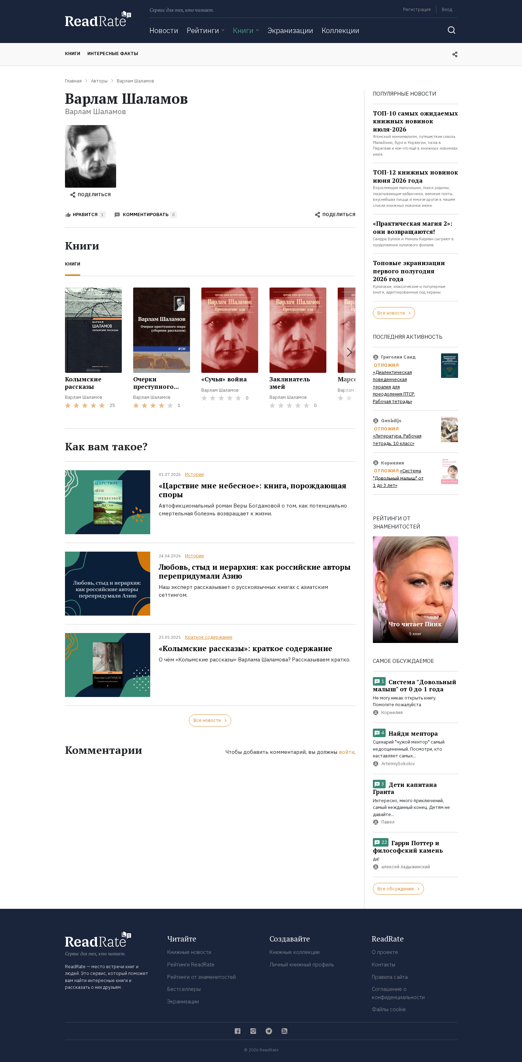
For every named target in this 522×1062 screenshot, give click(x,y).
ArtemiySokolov (398, 764)
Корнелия (392, 463)
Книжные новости (189, 952)
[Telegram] (268, 1031)
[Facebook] (237, 1031)
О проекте (385, 952)
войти (346, 752)
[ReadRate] (98, 18)
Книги (243, 30)
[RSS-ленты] (284, 1031)
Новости (163, 30)
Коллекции (340, 30)
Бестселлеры (184, 989)
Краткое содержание (209, 637)
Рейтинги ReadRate (190, 964)
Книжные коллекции (295, 952)
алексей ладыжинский (405, 867)
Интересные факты (112, 53)
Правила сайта (390, 976)
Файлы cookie (389, 1009)
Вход (447, 9)
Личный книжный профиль (302, 964)
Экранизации (290, 30)
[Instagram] (253, 1031)
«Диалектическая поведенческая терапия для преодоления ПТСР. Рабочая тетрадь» (394, 386)
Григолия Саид (398, 357)
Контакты (383, 964)
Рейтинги (203, 30)
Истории (194, 474)
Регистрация (417, 9)
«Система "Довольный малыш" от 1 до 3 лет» (398, 478)
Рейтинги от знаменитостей (201, 976)
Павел (388, 822)
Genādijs (391, 421)
